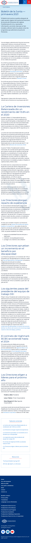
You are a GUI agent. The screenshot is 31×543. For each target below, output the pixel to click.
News (2, 487)
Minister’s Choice (21, 78)
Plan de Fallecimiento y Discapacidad (12, 260)
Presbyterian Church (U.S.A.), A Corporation (12, 516)
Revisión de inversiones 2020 (17, 145)
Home (2, 479)
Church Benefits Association (19, 351)
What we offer (5, 483)
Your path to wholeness (7, 485)
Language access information (9, 502)
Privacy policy (4, 497)
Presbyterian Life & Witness (8, 507)
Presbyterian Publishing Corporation (10, 514)
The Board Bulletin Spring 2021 (11, 461)
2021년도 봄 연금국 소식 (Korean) (12, 464)
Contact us (4, 491)
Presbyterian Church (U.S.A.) (8, 505)
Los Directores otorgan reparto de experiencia (15, 430)
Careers (3, 489)
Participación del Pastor (16, 71)
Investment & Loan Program (8, 509)
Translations (4, 499)
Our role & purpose (6, 481)
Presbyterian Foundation (7, 512)
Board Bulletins (6, 7)
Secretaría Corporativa (9, 412)
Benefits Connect (5, 495)
